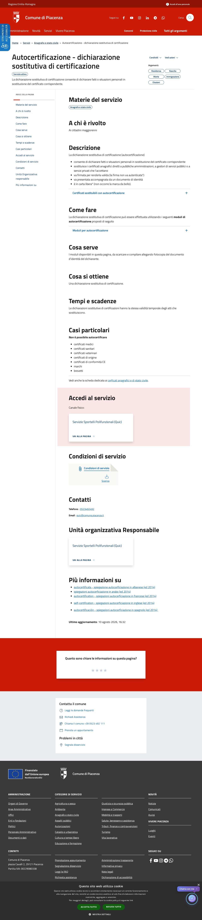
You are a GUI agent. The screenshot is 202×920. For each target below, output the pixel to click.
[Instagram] (138, 17)
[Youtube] (130, 17)
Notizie (152, 803)
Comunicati (154, 809)
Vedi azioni (170, 57)
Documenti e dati (17, 838)
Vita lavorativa (109, 838)
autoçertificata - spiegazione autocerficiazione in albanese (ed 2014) (114, 587)
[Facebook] (122, 17)
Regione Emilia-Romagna (21, 4)
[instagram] (160, 860)
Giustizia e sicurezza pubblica (117, 803)
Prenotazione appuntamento (70, 860)
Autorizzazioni (62, 826)
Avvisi (151, 815)
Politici (11, 826)
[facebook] (150, 860)
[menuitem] (20, 31)
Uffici (11, 815)
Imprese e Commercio (113, 809)
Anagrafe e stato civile (46, 43)
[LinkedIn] (146, 17)
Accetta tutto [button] (89, 907)
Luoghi (152, 830)
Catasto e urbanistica (66, 832)
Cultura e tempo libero (67, 838)
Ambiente (60, 809)
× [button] (198, 885)
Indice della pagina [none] (25, 94)
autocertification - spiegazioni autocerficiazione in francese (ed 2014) (115, 596)
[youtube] (155, 860)
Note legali (107, 872)
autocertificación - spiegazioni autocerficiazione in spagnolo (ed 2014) (116, 610)
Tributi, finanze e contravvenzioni (119, 826)
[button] (190, 17)
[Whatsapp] (162, 17)
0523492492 (87, 509)
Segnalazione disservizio (68, 866)
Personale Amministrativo (22, 832)
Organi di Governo (18, 803)
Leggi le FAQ (61, 872)
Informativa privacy (112, 866)
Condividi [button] (154, 57)
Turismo (106, 832)
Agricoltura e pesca (65, 803)
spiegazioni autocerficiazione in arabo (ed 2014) (102, 591)
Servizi (26, 43)
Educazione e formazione (68, 843)
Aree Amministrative (19, 809)
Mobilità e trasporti (112, 815)
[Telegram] (154, 17)
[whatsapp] (171, 860)
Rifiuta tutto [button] (113, 906)
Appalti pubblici (63, 820)
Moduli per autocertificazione (90, 230)
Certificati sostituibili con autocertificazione (99, 193)
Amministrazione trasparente (117, 860)
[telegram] (166, 860)
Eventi (151, 836)
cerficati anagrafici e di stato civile (128, 380)
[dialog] (101, 901)
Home (15, 43)
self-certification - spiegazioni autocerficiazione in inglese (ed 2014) (114, 603)
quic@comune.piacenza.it (90, 515)
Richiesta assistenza (66, 877)
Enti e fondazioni (17, 820)
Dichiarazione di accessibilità (117, 877)
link (131, 900)
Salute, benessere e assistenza (118, 820)
